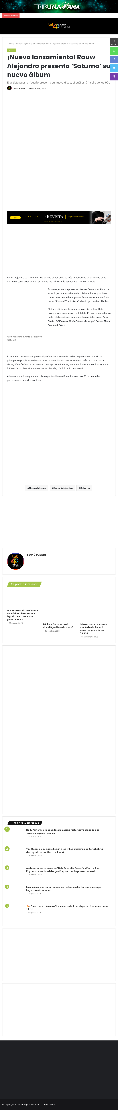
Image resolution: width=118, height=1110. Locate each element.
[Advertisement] (59, 249)
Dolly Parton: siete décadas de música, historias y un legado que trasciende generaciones (22, 615)
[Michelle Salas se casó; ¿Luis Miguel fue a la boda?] (59, 605)
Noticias (20, 43)
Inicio (11, 43)
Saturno (85, 488)
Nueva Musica (37, 488)
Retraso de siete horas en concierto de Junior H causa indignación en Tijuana (93, 629)
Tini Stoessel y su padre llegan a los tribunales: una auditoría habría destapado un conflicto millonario (64, 850)
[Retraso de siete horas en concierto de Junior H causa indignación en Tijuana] (95, 605)
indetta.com (49, 1104)
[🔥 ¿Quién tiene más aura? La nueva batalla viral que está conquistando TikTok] (15, 913)
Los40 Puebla (19, 88)
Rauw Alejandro (63, 488)
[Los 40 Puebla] (59, 26)
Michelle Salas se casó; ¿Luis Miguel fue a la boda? (58, 626)
